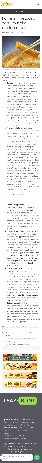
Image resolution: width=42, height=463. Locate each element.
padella (9, 104)
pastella (36, 218)
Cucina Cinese (10, 327)
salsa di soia (27, 274)
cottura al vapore (11, 333)
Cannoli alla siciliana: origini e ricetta (17, 345)
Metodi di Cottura (14, 336)
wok (30, 101)
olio (17, 101)
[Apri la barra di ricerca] (33, 4)
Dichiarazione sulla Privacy (13, 413)
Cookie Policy (8, 410)
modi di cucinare (30, 70)
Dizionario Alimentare (23, 327)
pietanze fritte (12, 157)
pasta (33, 210)
